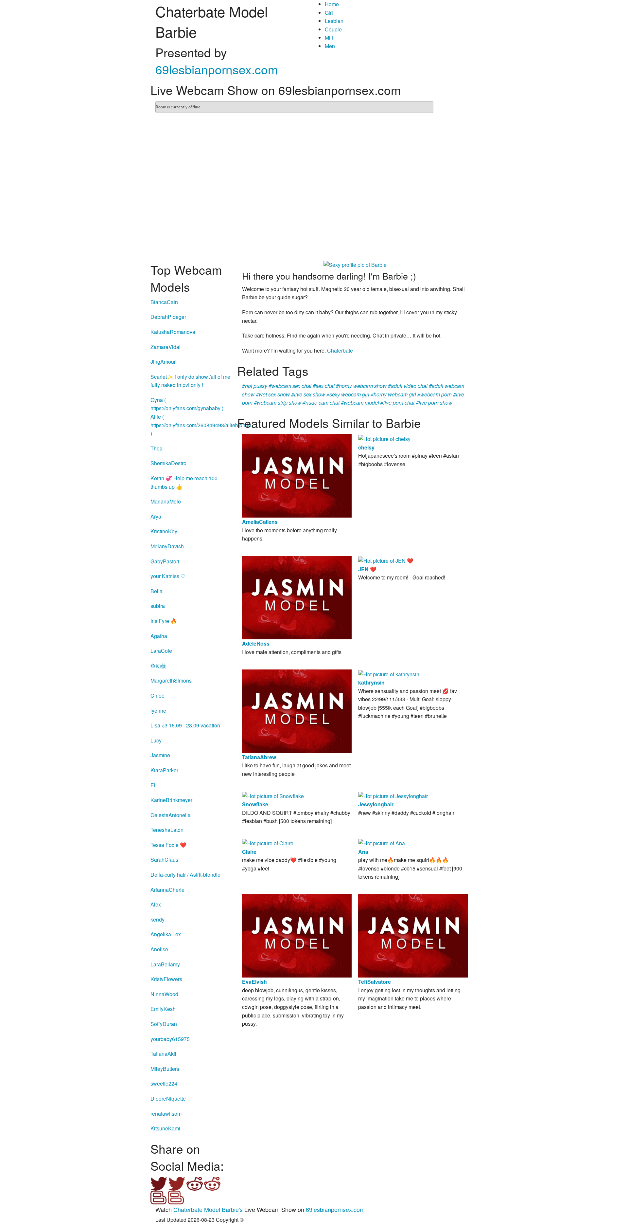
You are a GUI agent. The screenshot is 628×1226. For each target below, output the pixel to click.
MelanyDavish (167, 546)
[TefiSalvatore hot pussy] (413, 935)
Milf (329, 37)
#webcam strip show (277, 402)
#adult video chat (407, 386)
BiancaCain (164, 302)
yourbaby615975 (170, 1039)
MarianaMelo (165, 501)
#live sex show (308, 394)
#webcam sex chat (290, 386)
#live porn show (434, 402)
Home (332, 4)
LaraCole (161, 650)
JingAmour (163, 361)
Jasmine (160, 755)
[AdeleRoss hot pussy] (297, 597)
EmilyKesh (163, 1009)
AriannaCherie (167, 889)
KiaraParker (164, 770)
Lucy (156, 740)
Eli (153, 785)
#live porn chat (397, 402)
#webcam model (360, 402)
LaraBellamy (165, 964)
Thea (156, 448)
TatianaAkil (163, 1053)
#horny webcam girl (393, 394)
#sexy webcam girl (347, 394)
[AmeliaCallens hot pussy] (297, 475)
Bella (156, 591)
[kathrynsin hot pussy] (388, 673)
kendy (157, 919)
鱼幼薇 (158, 665)
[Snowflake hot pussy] (273, 795)
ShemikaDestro (168, 463)
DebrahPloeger (168, 316)
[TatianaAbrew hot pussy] (297, 710)
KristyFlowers (166, 979)
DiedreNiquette (168, 1098)
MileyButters (164, 1068)
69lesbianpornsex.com (216, 69)
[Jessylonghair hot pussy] (393, 795)
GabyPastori (164, 561)
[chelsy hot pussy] (384, 438)
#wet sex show (273, 394)
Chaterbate (340, 350)
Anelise (159, 949)
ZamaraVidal (165, 347)
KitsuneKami (165, 1128)
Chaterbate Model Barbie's (208, 1209)
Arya (155, 516)
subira (157, 606)
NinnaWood (164, 994)
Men (330, 46)
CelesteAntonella (170, 815)
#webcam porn (434, 394)
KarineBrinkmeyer (171, 800)
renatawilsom (166, 1113)
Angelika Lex (165, 934)
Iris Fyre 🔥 (163, 621)
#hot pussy (254, 386)
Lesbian (334, 21)
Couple (333, 29)
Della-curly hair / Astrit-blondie (185, 874)
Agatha (158, 636)
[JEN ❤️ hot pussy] (385, 560)
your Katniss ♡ (167, 576)
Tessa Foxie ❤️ (168, 845)
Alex (155, 904)
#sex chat (324, 386)
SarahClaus (164, 859)
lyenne (158, 710)
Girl (329, 12)
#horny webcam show (361, 386)
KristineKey (163, 531)
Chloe (157, 695)
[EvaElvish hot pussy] (297, 935)
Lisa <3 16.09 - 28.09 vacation (185, 725)
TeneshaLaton (166, 829)
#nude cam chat (321, 402)
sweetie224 (163, 1083)
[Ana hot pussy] (381, 842)
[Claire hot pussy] (267, 842)
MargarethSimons (171, 680)
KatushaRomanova (172, 332)
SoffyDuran (163, 1024)
